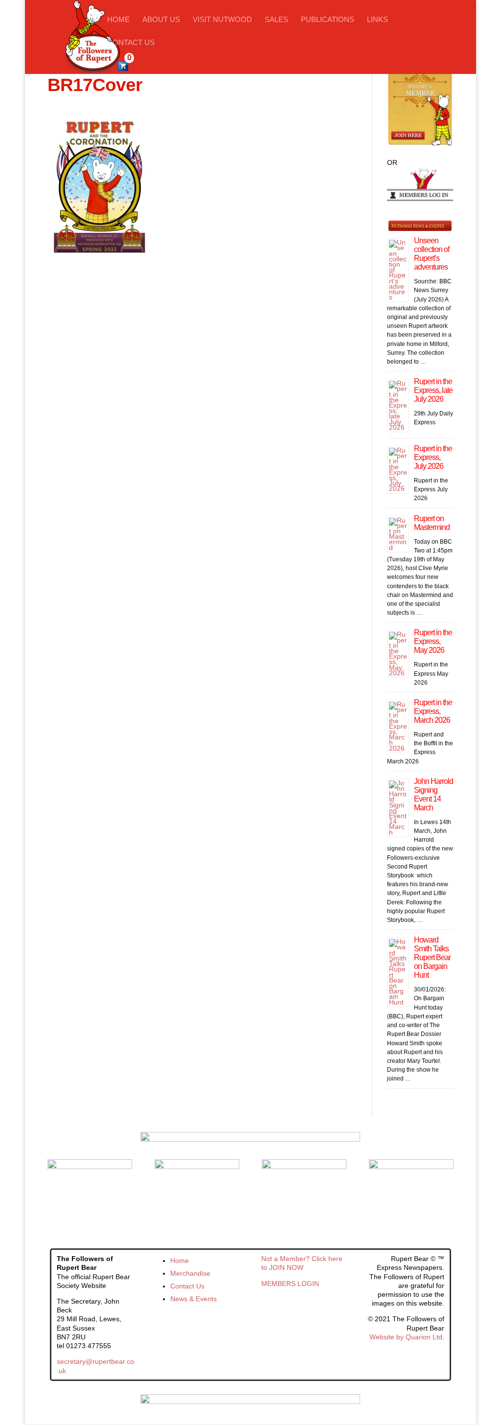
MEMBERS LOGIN (290, 1283)
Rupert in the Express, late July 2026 (433, 390)
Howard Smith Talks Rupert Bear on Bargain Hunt (432, 957)
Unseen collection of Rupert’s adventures (431, 253)
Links (377, 19)
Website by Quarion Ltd (405, 1337)
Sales (276, 19)
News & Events (193, 1299)
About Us (161, 19)
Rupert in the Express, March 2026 (433, 711)
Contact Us (131, 42)
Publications (327, 19)
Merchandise (190, 1273)
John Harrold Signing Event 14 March (433, 794)
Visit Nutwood (222, 19)
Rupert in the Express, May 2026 (433, 641)
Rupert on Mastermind (432, 522)
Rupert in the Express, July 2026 (433, 457)
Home (118, 19)
